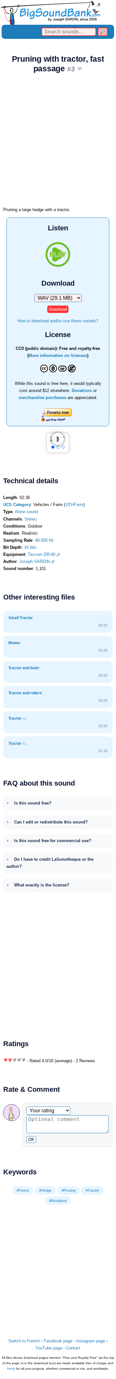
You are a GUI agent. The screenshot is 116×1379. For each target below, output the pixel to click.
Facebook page (58, 1341)
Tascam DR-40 (41, 554)
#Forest (23, 1190)
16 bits (30, 547)
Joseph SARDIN (34, 561)
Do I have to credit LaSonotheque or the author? (50, 863)
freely (11, 1368)
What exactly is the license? (41, 885)
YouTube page (48, 1348)
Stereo (30, 519)
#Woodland (58, 1201)
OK (31, 1139)
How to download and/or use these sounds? (57, 320)
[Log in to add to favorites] (79, 69)
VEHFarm (74, 504)
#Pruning (69, 1190)
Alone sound (26, 511)
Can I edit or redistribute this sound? (51, 822)
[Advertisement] (58, 142)
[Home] (58, 12)
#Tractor (92, 1190)
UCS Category (17, 504)
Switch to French (24, 1341)
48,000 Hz (44, 540)
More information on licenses (58, 355)
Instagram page (90, 1341)
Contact (73, 1348)
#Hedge (45, 1190)
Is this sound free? (32, 803)
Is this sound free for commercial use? (52, 840)
